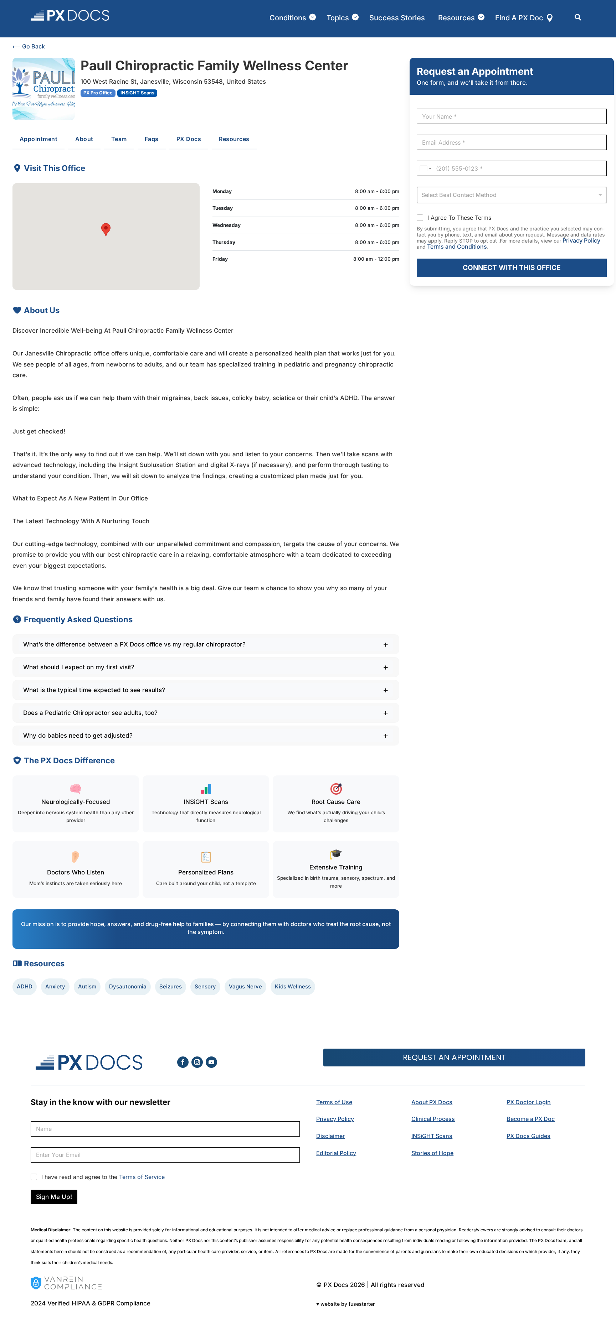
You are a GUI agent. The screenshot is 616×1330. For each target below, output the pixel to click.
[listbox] (512, 195)
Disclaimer (330, 1135)
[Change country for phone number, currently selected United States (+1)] (425, 168)
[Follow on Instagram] (197, 1062)
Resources (234, 138)
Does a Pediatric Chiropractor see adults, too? (90, 712)
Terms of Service (142, 1176)
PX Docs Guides (528, 1135)
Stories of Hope (432, 1153)
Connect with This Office (512, 268)
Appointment (39, 138)
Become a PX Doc (531, 1118)
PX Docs (188, 138)
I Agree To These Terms (459, 217)
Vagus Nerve (245, 986)
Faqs (152, 138)
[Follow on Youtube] (211, 1062)
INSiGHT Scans (431, 1135)
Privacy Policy (581, 240)
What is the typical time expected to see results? (94, 689)
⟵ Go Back (28, 46)
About (84, 138)
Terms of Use (334, 1102)
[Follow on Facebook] (183, 1062)
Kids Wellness (293, 986)
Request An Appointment (454, 1057)
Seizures (170, 986)
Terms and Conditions (457, 246)
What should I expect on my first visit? (78, 667)
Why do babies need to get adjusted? (78, 735)
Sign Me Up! (54, 1196)
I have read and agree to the (103, 1176)
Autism (87, 986)
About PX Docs (431, 1102)
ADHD (24, 986)
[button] (106, 230)
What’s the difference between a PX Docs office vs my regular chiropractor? (134, 644)
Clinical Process (433, 1118)
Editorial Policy (336, 1153)
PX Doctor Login (529, 1102)
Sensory (205, 986)
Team (119, 138)
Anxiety (55, 986)
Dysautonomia (128, 986)
